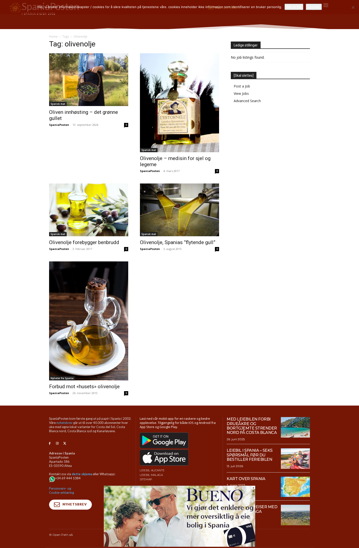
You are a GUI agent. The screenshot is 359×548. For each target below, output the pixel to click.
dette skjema (82, 474)
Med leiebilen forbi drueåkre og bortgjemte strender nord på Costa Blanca (252, 426)
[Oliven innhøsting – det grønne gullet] (88, 79)
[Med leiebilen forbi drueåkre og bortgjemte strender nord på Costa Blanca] (295, 427)
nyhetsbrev (64, 423)
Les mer (314, 7)
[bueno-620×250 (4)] (179, 545)
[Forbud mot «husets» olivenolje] (88, 320)
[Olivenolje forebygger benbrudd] (88, 209)
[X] (64, 443)
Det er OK (293, 7)
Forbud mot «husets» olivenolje (84, 386)
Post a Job (242, 86)
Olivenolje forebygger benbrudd (84, 242)
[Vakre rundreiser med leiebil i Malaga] (295, 515)
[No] (352, 7)
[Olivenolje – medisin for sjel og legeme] (179, 102)
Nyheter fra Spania (62, 378)
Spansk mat (58, 104)
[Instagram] (57, 443)
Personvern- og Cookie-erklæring (61, 490)
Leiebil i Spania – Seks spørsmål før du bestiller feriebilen (250, 455)
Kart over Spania (246, 478)
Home (53, 36)
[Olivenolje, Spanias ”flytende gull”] (179, 209)
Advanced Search (247, 100)
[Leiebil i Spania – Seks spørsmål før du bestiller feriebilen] (295, 458)
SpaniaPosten (59, 125)
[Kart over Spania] (295, 487)
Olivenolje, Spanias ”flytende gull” (177, 242)
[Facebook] (49, 443)
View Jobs (241, 93)
